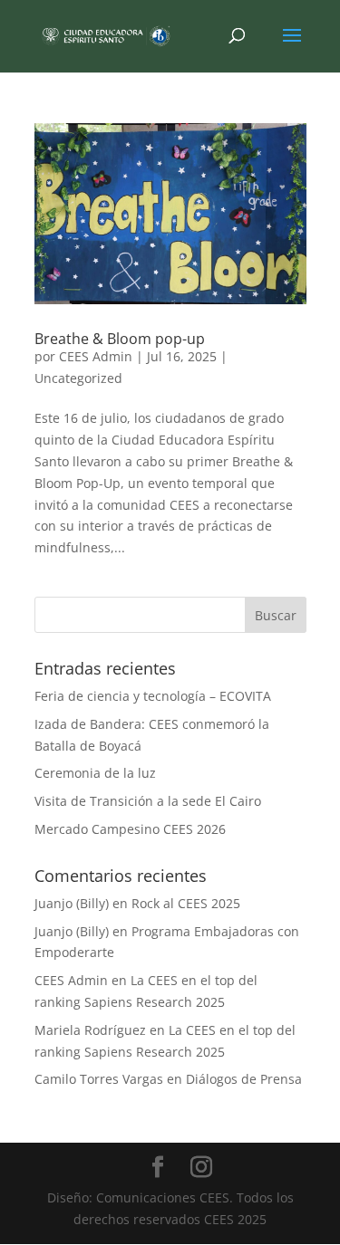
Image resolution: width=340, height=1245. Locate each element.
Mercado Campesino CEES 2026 (130, 829)
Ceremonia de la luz (95, 772)
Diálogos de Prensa (244, 1078)
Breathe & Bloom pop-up (119, 339)
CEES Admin (95, 356)
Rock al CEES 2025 (185, 903)
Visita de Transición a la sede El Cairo (147, 800)
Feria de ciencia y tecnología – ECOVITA (152, 695)
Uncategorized (78, 378)
